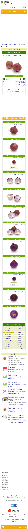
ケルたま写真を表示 (8, 81)
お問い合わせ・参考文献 (15, 500)
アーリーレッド (19, 326)
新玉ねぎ (20, 338)
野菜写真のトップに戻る (19, 92)
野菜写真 (8, 44)
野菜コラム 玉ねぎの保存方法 (16, 397)
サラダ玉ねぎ (8, 336)
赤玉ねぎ (8, 326)
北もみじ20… (8, 330)
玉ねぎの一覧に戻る (9, 92)
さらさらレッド (19, 334)
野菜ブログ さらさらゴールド (16, 415)
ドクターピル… (19, 342)
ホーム (3, 44)
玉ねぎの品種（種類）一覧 (15, 408)
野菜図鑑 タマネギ (14, 356)
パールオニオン (19, 344)
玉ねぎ (19, 340)
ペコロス (8, 346)
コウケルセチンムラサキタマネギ (18, 124)
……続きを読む (20, 364)
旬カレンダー (7, 475)
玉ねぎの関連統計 (13, 375)
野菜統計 (5, 480)
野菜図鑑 (5, 473)
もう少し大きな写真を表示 (14, 76)
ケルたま (20, 330)
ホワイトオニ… (19, 346)
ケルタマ (5, 83)
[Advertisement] (14, 29)
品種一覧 (5, 487)
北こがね (8, 328)
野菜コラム (6, 485)
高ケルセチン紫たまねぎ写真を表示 (20, 82)
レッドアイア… (19, 348)
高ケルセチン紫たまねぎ (14, 122)
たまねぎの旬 (12, 367)
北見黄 (19, 328)
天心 (8, 342)
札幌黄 (19, 332)
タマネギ (14, 44)
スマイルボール (8, 340)
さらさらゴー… (8, 334)
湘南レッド (8, 338)
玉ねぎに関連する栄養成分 (15, 389)
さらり (19, 336)
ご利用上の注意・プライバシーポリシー (15, 498)
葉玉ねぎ (8, 344)
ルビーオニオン (8, 348)
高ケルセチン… (8, 332)
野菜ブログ (6, 489)
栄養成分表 (6, 477)
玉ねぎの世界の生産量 (14, 382)
